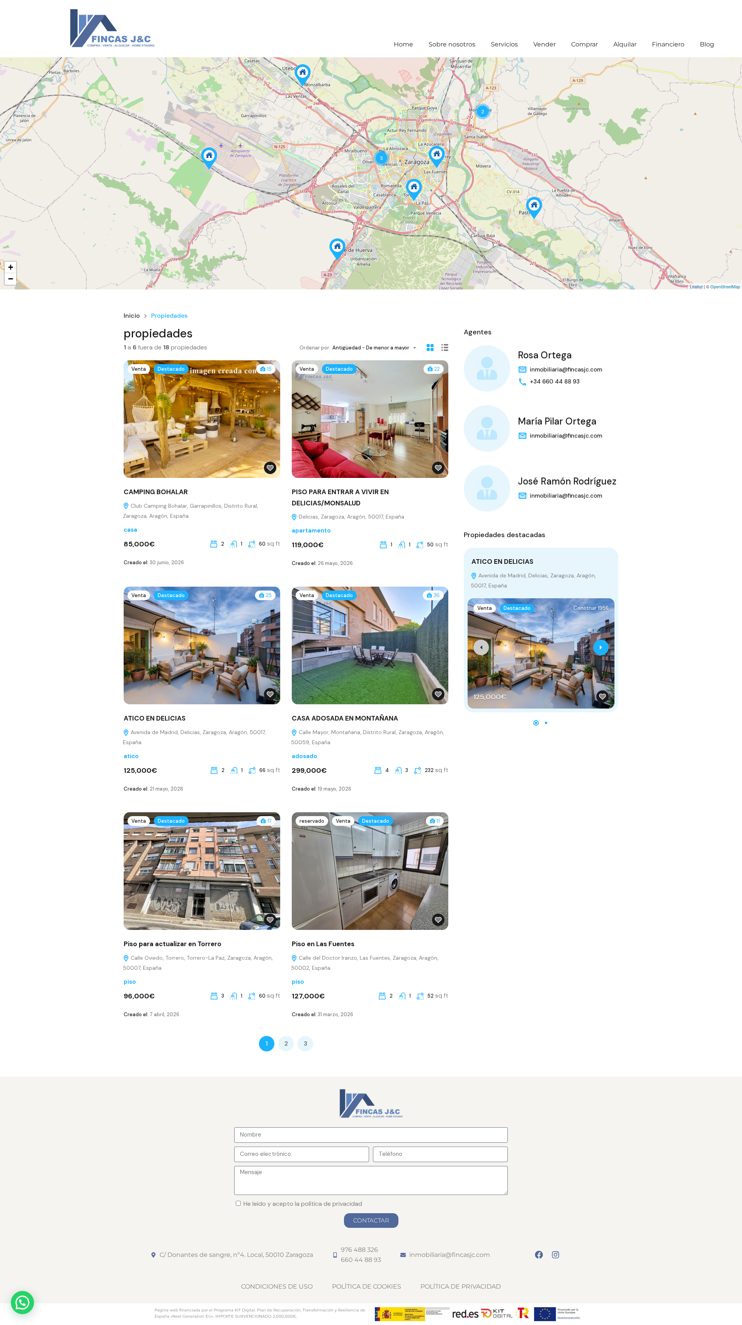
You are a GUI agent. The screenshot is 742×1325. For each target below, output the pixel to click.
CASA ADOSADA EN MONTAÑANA (345, 718)
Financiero (668, 44)
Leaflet (696, 286)
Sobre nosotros (452, 44)
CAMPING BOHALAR (156, 492)
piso (130, 982)
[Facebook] (539, 1255)
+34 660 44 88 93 (555, 381)
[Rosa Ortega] (487, 368)
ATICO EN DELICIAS (155, 718)
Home (403, 44)
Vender (544, 44)
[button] (536, 723)
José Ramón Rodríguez (567, 481)
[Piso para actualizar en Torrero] (414, 190)
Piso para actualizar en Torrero (172, 944)
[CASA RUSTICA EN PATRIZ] (534, 208)
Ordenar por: (315, 347)
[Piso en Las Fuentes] (437, 157)
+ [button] (10, 267)
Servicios (504, 44)
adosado (304, 756)
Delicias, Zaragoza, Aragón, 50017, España (350, 516)
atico (131, 756)
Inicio (132, 316)
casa (130, 530)
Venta (138, 369)
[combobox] (376, 348)
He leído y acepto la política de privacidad (302, 1204)
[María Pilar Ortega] (487, 428)
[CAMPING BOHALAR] (209, 158)
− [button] (10, 279)
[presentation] (481, 647)
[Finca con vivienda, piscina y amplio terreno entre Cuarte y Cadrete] (337, 249)
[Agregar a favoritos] (270, 468)
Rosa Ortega (545, 355)
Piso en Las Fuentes (323, 944)
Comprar (584, 44)
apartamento (311, 530)
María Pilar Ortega (557, 421)
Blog (707, 44)
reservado (312, 821)
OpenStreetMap (725, 286)
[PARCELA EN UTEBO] (302, 75)
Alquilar (624, 44)
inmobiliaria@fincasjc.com (566, 369)
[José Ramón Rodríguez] (487, 488)
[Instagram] (555, 1255)
